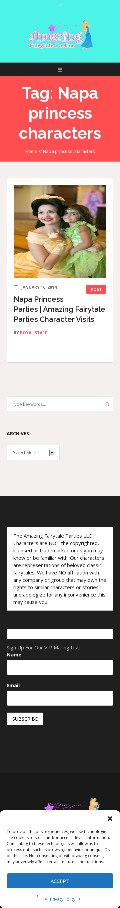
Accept (60, 881)
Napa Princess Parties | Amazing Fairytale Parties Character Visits (59, 309)
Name (14, 654)
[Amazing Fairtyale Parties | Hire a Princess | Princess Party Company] (60, 35)
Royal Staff (33, 333)
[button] (110, 818)
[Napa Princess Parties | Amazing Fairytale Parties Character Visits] (60, 231)
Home (31, 151)
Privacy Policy (62, 899)
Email (13, 685)
